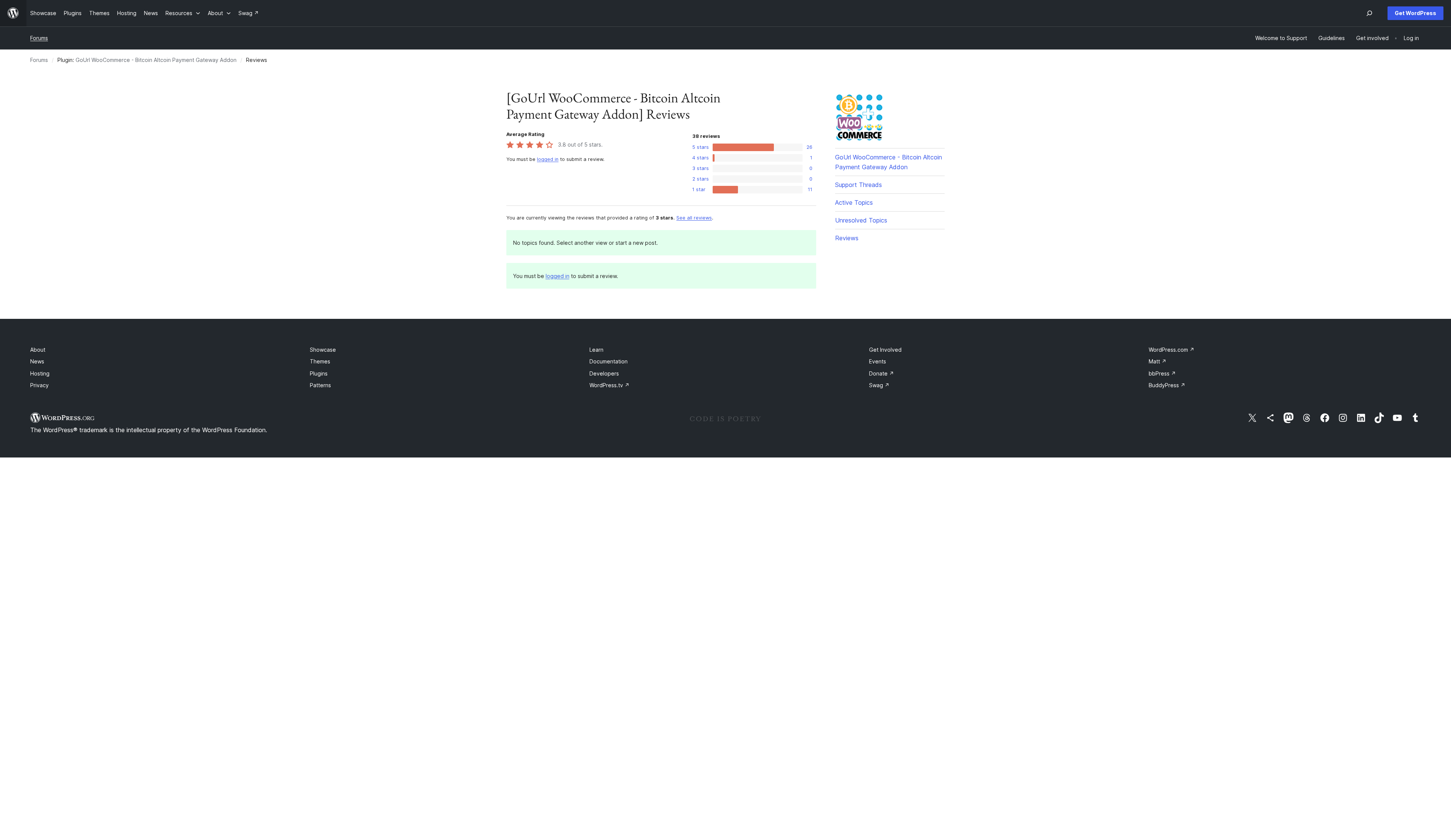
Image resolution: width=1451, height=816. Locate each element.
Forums (39, 38)
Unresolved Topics (861, 220)
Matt (1157, 361)
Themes (320, 361)
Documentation (608, 361)
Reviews (847, 238)
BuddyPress (1167, 385)
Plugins (319, 373)
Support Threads (858, 185)
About (37, 349)
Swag (879, 385)
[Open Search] (1369, 13)
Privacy (39, 385)
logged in (547, 159)
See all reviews (694, 218)
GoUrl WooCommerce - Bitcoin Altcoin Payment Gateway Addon (156, 60)
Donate (881, 373)
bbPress (1162, 373)
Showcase (323, 349)
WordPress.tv (609, 385)
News (37, 361)
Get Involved (885, 349)
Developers (604, 373)
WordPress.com (1171, 349)
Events (877, 361)
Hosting (40, 373)
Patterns (320, 385)
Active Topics (854, 202)
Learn (596, 349)
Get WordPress (1415, 13)
